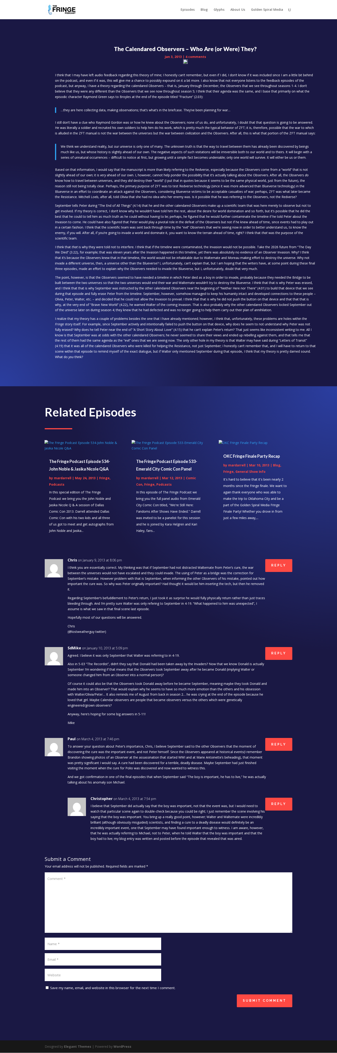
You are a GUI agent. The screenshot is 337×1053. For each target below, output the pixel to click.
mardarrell (62, 478)
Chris (72, 560)
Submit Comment (264, 1000)
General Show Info (250, 471)
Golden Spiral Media (267, 10)
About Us (237, 10)
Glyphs (219, 10)
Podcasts (56, 484)
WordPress (122, 1046)
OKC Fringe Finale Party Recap (251, 456)
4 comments (195, 56)
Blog (204, 10)
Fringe (104, 478)
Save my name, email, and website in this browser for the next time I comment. (112, 987)
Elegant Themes (77, 1046)
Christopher (102, 798)
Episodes (188, 10)
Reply (278, 565)
